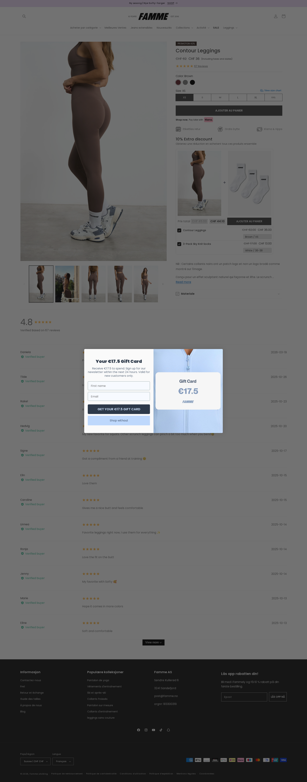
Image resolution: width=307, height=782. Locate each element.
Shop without (119, 420)
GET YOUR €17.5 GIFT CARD (119, 409)
